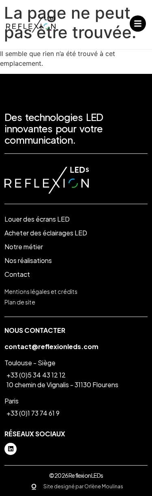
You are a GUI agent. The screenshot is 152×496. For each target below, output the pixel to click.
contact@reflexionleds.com (51, 346)
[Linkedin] (10, 449)
